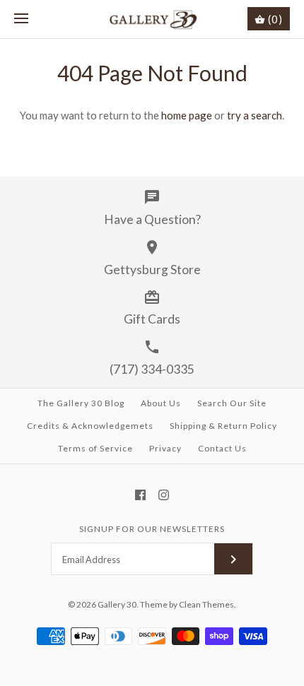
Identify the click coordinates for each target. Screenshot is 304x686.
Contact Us (222, 448)
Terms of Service (95, 448)
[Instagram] (163, 495)
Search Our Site (232, 403)
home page (186, 115)
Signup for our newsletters (152, 529)
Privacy (165, 448)
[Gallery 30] (152, 19)
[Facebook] (140, 495)
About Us (161, 403)
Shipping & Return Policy (223, 425)
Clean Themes (206, 604)
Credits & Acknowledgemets (90, 425)
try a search (254, 115)
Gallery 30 (117, 604)
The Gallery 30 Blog (80, 403)
